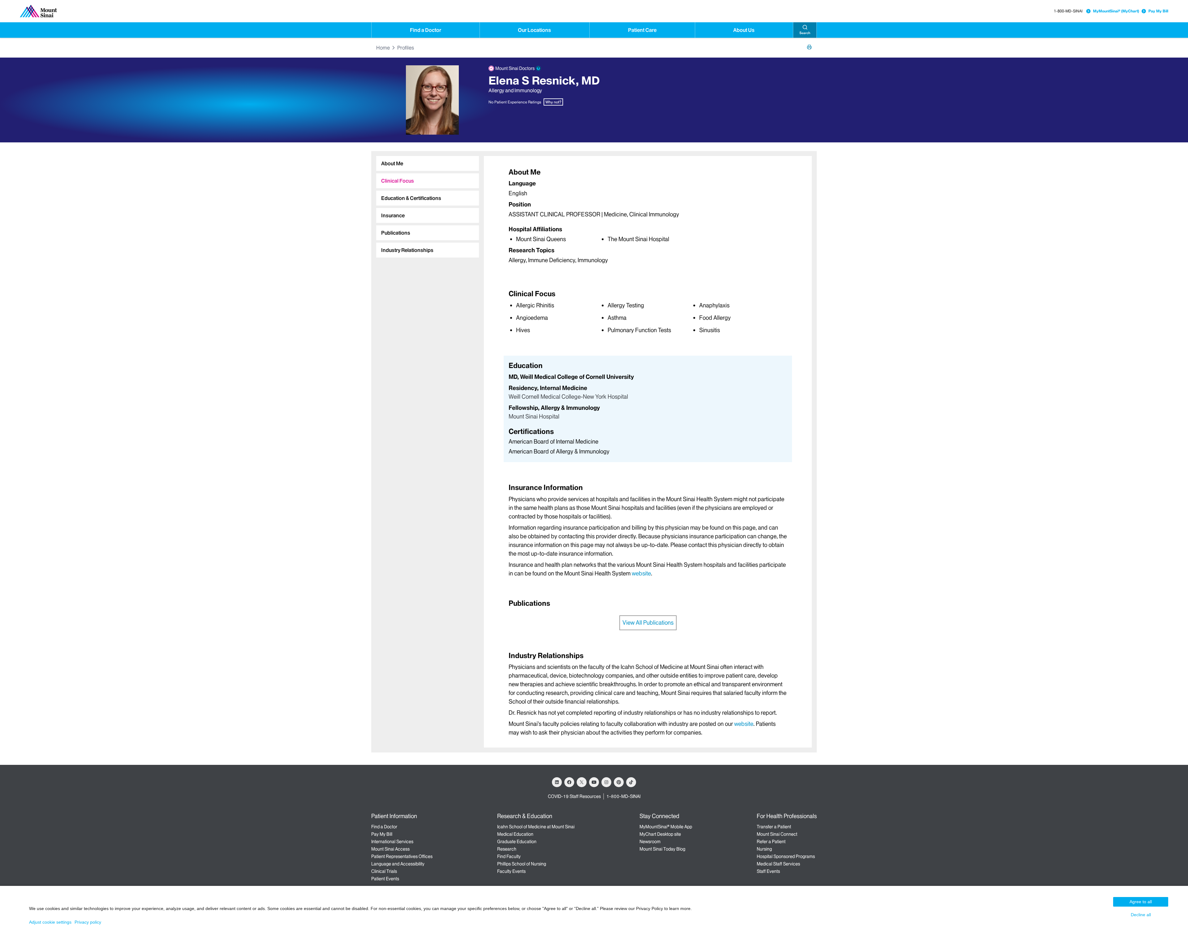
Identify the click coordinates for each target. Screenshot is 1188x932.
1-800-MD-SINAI (1068, 11)
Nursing (764, 849)
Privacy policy (88, 922)
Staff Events (768, 871)
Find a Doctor (425, 30)
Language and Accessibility (397, 864)
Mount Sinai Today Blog (662, 849)
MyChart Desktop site (660, 834)
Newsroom (650, 841)
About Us (744, 30)
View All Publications (648, 622)
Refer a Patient (771, 841)
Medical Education (515, 834)
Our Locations (534, 30)
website (641, 573)
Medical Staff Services (778, 864)
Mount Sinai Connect (777, 834)
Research (506, 849)
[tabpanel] (648, 217)
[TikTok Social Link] (631, 782)
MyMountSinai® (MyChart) (1116, 11)
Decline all (1141, 914)
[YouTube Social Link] (594, 782)
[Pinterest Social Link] (619, 782)
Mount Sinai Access (390, 849)
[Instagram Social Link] (606, 782)
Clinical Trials (384, 871)
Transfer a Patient (774, 827)
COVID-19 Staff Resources (574, 796)
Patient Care (642, 30)
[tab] (427, 163)
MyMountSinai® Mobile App (665, 827)
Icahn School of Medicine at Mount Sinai (536, 827)
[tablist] (425, 204)
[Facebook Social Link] (569, 782)
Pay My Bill (1158, 11)
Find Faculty (509, 856)
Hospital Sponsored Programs (786, 856)
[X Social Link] (582, 782)
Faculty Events (511, 871)
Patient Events (385, 879)
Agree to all (1141, 901)
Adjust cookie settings (50, 922)
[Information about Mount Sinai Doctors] (538, 68)
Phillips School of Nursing (521, 864)
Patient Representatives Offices (402, 856)
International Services (392, 841)
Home (383, 48)
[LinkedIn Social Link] (557, 782)
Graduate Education (516, 841)
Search (804, 33)
